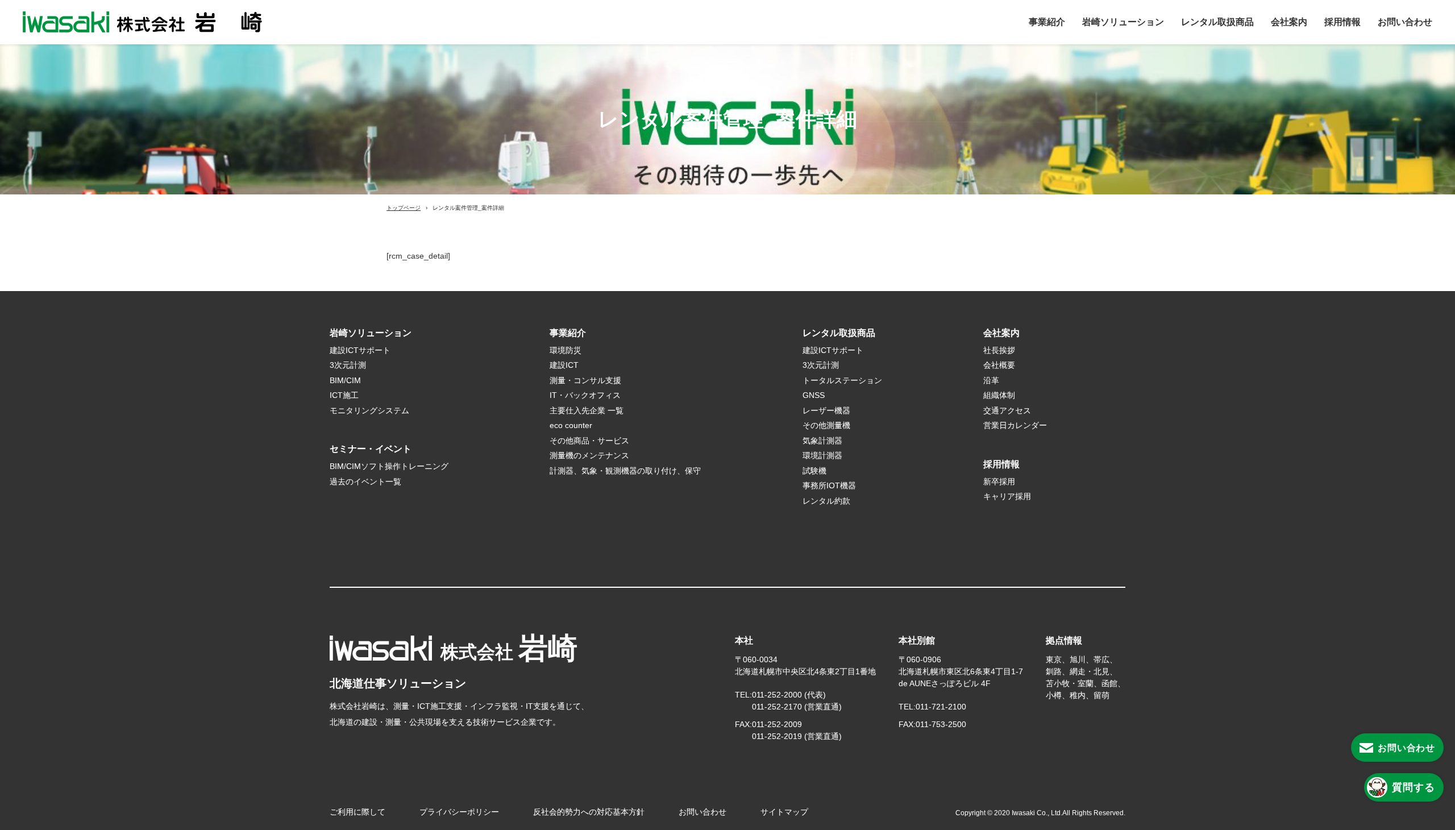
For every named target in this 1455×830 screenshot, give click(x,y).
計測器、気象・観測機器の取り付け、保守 (625, 470)
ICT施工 (344, 395)
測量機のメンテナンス (589, 455)
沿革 (991, 380)
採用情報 (1342, 22)
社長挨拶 (999, 350)
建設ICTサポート (360, 350)
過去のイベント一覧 (365, 481)
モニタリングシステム (369, 410)
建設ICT (564, 365)
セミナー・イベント (370, 449)
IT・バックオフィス (585, 395)
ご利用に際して (357, 811)
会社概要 (999, 365)
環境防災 (565, 350)
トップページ (403, 208)
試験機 (814, 470)
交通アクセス (1007, 410)
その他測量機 (826, 425)
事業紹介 (1047, 22)
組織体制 (999, 395)
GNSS (814, 395)
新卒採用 (999, 481)
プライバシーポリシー (459, 811)
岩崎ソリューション (1123, 22)
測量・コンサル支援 (585, 380)
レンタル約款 (830, 500)
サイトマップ (784, 811)
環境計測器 (822, 455)
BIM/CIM (345, 380)
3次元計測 (348, 365)
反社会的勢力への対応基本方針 (589, 811)
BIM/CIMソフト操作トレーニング (389, 466)
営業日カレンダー (1015, 425)
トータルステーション (842, 380)
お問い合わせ (1405, 22)
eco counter (571, 425)
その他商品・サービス (589, 440)
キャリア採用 (1007, 496)
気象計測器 (822, 440)
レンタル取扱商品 (1217, 22)
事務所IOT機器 (829, 485)
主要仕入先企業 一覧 (586, 410)
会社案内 (1289, 22)
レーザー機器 (826, 410)
